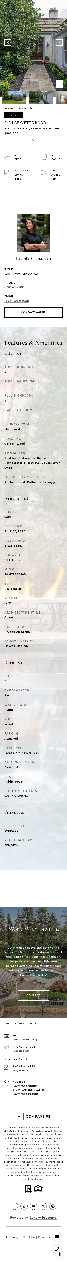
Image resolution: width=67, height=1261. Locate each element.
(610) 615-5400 (14, 287)
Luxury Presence (43, 1218)
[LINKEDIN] (33, 1206)
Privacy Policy (49, 1237)
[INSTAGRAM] (24, 1206)
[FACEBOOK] (14, 1206)
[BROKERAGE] (52, 1206)
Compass (58, 1130)
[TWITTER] (43, 1206)
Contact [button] (33, 995)
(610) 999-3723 (21, 1070)
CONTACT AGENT (33, 312)
